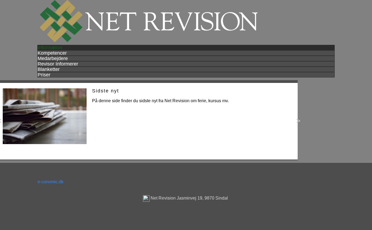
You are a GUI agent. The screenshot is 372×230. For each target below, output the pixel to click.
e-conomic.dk (50, 181)
